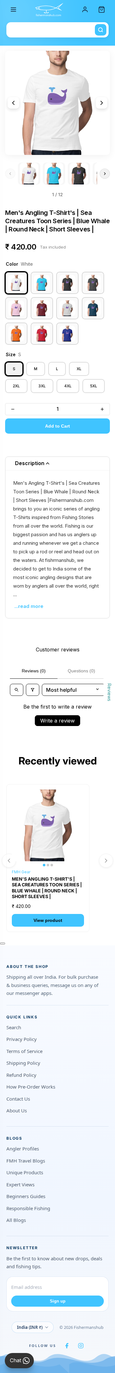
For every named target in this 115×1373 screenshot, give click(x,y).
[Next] (101, 103)
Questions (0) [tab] (81, 670)
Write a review (57, 720)
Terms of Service (24, 1051)
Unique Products (24, 1172)
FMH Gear (21, 872)
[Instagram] (81, 1346)
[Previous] (13, 103)
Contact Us (18, 1099)
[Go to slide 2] (54, 174)
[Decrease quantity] (13, 409)
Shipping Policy (23, 1063)
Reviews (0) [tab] (34, 670)
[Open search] (16, 690)
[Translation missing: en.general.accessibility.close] (2, 943)
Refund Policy (21, 1075)
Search (13, 1027)
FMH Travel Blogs (25, 1160)
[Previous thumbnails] (10, 174)
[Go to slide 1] (29, 174)
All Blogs (16, 1220)
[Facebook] (67, 1346)
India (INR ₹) (29, 1327)
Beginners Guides (25, 1196)
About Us (16, 1110)
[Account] (85, 10)
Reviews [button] (109, 692)
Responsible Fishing (28, 1208)
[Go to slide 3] (79, 174)
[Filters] (32, 690)
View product (48, 920)
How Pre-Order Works (30, 1086)
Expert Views (20, 1184)
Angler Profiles (22, 1148)
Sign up (57, 1301)
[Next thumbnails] (105, 174)
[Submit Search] (100, 30)
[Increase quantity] (102, 409)
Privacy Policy (21, 1039)
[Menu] (13, 10)
